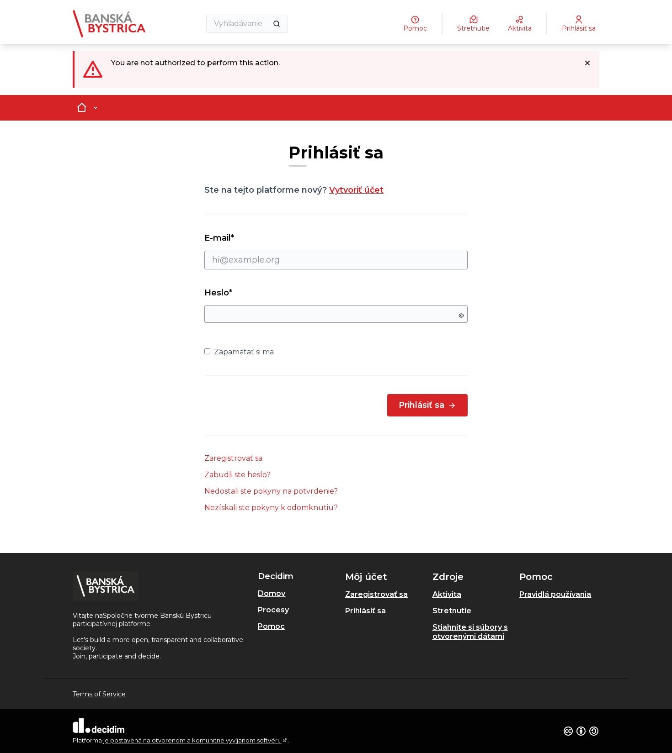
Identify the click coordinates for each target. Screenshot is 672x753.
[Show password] (461, 315)
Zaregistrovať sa (233, 458)
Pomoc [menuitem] (271, 626)
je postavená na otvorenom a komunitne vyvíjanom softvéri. (195, 740)
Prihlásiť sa (421, 405)
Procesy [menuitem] (273, 610)
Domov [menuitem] (271, 593)
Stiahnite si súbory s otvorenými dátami (470, 632)
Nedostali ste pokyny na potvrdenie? (271, 491)
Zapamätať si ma (244, 352)
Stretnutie (451, 610)
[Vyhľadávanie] (276, 23)
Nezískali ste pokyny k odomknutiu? (271, 507)
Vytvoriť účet (356, 190)
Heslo (218, 293)
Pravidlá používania (555, 594)
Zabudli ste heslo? (237, 474)
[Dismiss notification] (587, 63)
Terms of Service (99, 694)
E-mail (235, 238)
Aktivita (446, 594)
